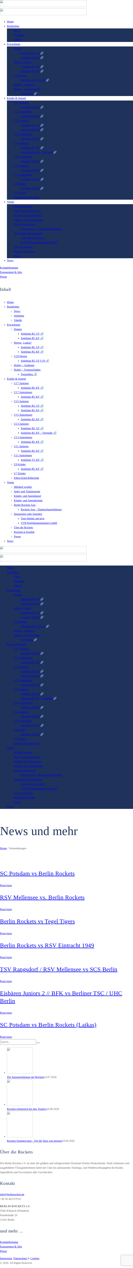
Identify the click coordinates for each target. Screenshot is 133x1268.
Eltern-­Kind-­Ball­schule (26, 477)
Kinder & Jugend (16, 378)
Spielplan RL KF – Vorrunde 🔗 (39, 432)
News (17, 311)
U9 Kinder (20, 464)
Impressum (6, 1258)
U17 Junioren (21, 383)
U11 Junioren (21, 446)
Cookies (34, 1258)
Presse (3, 276)
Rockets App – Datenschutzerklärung (41, 509)
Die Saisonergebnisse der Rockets (25, 1077)
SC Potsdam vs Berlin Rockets (37, 873)
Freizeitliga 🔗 (29, 374)
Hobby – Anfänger (24, 365)
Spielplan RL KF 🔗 (32, 338)
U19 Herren (20, 356)
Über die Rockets (23, 527)
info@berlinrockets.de (12, 1194)
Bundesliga (13, 306)
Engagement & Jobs (11, 272)
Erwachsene (13, 324)
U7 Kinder (20, 473)
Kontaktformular (9, 267)
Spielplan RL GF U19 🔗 (35, 360)
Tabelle (18, 320)
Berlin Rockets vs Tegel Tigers (37, 921)
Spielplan (19, 315)
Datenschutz (20, 1258)
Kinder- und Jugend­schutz (28, 500)
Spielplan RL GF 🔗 (32, 333)
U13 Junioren (21, 423)
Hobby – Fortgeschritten (27, 369)
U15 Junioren (21, 401)
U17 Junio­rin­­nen (23, 392)
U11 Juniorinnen (23, 455)
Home (10, 302)
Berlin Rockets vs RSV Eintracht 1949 (47, 945)
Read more (6, 885)
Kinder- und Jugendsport (27, 495)
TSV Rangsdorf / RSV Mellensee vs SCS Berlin (58, 969)
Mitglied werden (23, 486)
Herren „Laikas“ (23, 342)
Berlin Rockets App (25, 504)
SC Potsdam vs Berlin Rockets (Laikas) (48, 1025)
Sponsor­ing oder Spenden (28, 514)
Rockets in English (24, 532)
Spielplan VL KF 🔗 (32, 459)
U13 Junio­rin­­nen (23, 437)
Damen (18, 329)
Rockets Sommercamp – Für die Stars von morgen (34, 1140)
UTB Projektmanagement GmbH (39, 523)
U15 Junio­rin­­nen (23, 414)
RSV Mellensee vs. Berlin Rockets (42, 897)
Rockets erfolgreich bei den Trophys (27, 1109)
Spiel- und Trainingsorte (27, 491)
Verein (10, 482)
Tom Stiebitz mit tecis (32, 518)
